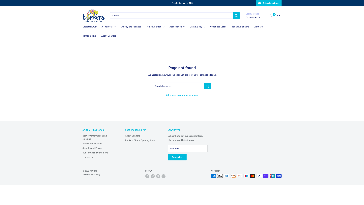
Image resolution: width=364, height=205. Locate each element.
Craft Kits (258, 26)
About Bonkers (108, 35)
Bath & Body (196, 26)
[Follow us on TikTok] (164, 176)
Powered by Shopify (91, 174)
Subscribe (177, 157)
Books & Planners (240, 26)
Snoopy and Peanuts (131, 26)
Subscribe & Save (271, 3)
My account (252, 17)
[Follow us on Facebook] (147, 176)
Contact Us (87, 157)
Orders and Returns (92, 143)
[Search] (236, 15)
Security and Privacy (92, 148)
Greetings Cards (218, 26)
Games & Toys (89, 35)
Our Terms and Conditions (95, 152)
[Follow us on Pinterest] (158, 176)
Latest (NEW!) (89, 26)
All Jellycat (107, 26)
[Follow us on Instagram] (153, 176)
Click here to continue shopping (182, 95)
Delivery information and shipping (94, 137)
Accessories (175, 26)
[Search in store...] (207, 86)
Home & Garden (153, 26)
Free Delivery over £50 (182, 3)
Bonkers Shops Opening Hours (140, 140)
